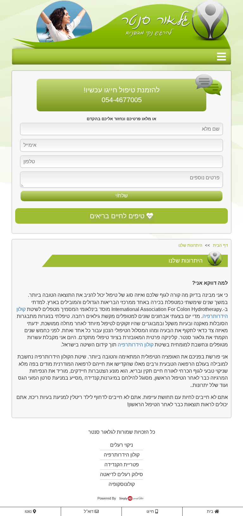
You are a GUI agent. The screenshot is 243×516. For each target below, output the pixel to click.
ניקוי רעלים (121, 445)
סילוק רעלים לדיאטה (121, 474)
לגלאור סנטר (101, 432)
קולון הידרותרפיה (135, 344)
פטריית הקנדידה (121, 464)
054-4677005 (122, 100)
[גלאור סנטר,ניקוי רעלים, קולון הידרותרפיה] (121, 24)
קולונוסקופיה (122, 484)
